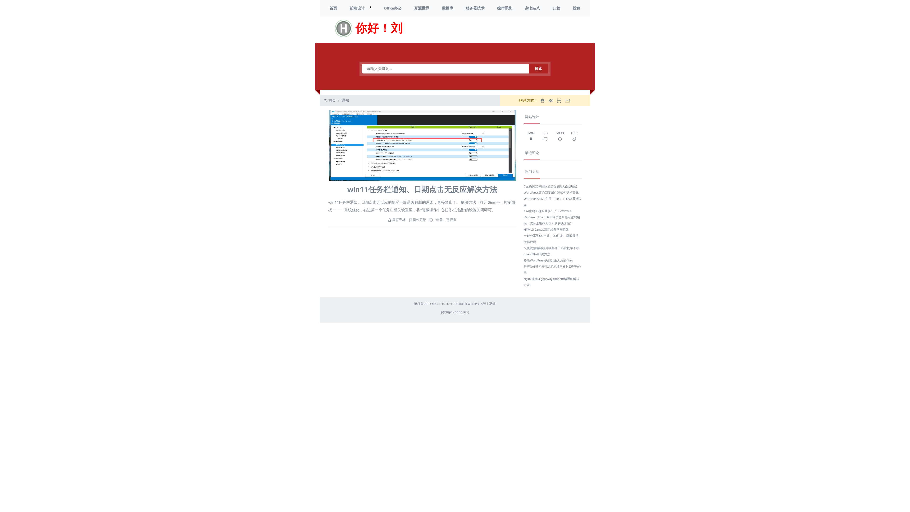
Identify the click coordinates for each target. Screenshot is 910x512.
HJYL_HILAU (454, 304)
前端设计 (357, 8)
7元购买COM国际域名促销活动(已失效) (550, 186)
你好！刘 (379, 28)
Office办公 (393, 8)
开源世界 (421, 8)
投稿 (576, 8)
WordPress (475, 304)
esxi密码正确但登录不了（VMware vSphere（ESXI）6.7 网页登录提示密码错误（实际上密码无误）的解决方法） (552, 217)
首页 (333, 8)
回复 (453, 220)
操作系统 (504, 8)
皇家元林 (398, 220)
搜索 (538, 68)
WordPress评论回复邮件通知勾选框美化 (551, 192)
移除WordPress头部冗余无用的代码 (548, 260)
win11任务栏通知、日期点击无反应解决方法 (422, 189)
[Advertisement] (521, 30)
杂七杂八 (532, 8)
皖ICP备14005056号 (455, 312)
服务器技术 (475, 8)
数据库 (447, 8)
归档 (556, 8)
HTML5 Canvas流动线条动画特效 (546, 229)
